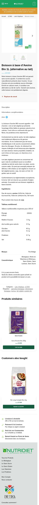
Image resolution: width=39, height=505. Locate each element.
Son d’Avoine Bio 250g (18, 341)
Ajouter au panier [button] (18, 406)
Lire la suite (18, 347)
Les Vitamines (6, 469)
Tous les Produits (7, 458)
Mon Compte (6, 477)
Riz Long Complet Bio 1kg (18, 400)
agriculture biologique (17, 289)
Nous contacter (7, 480)
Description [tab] (6, 107)
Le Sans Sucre (7, 463)
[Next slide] (32, 36)
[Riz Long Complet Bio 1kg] (18, 379)
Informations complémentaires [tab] (12, 112)
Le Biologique (6, 461)
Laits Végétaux (18, 16)
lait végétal (20, 291)
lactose (13, 291)
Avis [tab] (4, 117)
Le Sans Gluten (7, 466)
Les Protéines (6, 472)
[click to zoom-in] (19, 36)
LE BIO (10, 16)
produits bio (28, 291)
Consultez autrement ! (9, 502)
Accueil (4, 16)
